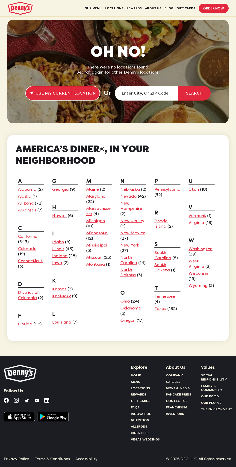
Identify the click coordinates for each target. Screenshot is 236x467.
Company (174, 375)
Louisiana (61, 322)
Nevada (128, 196)
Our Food (210, 396)
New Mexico (132, 232)
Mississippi (96, 245)
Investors (175, 414)
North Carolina (128, 260)
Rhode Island (161, 223)
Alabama (27, 189)
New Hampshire (131, 206)
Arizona (26, 203)
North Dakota (128, 272)
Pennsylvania (167, 189)
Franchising (177, 407)
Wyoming (198, 285)
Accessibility (86, 459)
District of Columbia (28, 295)
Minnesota (97, 232)
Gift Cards (140, 401)
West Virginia (196, 264)
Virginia (196, 222)
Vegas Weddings (145, 439)
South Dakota (162, 267)
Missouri (94, 257)
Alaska (24, 196)
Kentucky (61, 295)
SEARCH (194, 93)
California (28, 236)
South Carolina (162, 255)
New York (129, 245)
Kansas (59, 289)
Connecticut (30, 260)
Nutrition (140, 420)
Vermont (197, 215)
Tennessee (164, 296)
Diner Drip (140, 433)
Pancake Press (179, 394)
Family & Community (211, 388)
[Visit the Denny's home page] (20, 373)
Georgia (60, 189)
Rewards (138, 394)
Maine (92, 189)
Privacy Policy (16, 459)
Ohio (125, 301)
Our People (211, 403)
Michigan (95, 220)
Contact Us (176, 401)
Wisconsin (198, 273)
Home (136, 375)
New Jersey (132, 220)
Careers (173, 382)
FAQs (135, 407)
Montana (95, 264)
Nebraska (130, 189)
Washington (200, 248)
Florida (25, 324)
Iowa (57, 262)
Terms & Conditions (52, 459)
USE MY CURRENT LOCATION (65, 93)
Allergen (139, 426)
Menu (135, 382)
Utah (194, 189)
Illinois (58, 248)
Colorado (27, 248)
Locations (140, 388)
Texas (160, 308)
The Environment (216, 409)
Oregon (128, 320)
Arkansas (27, 210)
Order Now (213, 8)
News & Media (178, 388)
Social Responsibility (214, 377)
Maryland (96, 196)
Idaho (58, 241)
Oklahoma (130, 308)
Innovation (141, 414)
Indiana (60, 255)
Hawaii (59, 215)
